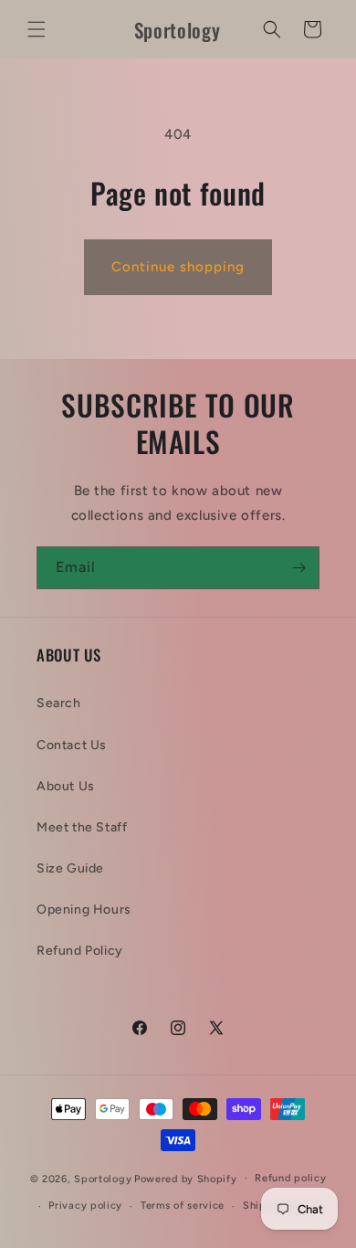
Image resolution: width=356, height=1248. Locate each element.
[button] (36, 29)
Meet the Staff (82, 827)
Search (59, 703)
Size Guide (70, 868)
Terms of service (183, 1205)
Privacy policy (85, 1205)
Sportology (102, 1178)
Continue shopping (178, 267)
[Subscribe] (298, 567)
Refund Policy (80, 950)
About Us (66, 786)
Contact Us (72, 745)
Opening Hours (84, 909)
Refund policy (290, 1178)
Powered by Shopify (185, 1178)
